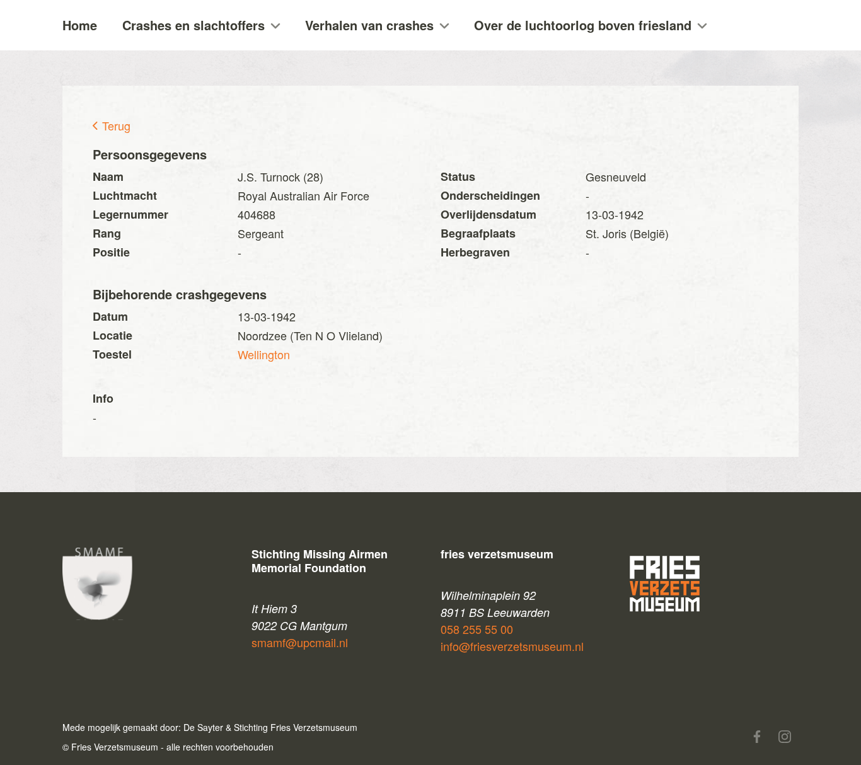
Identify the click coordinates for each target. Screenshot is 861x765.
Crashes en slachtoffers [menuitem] (193, 25)
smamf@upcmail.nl (299, 642)
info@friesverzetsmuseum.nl (512, 646)
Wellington (264, 354)
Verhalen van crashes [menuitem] (369, 25)
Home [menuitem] (79, 25)
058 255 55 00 (477, 629)
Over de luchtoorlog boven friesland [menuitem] (582, 25)
